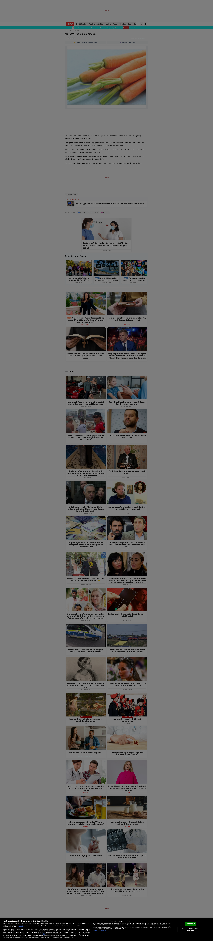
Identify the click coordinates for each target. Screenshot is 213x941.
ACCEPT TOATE (190, 924)
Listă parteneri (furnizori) (99, 930)
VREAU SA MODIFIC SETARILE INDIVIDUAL (190, 929)
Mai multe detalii (21, 926)
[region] (106, 929)
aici (44, 934)
